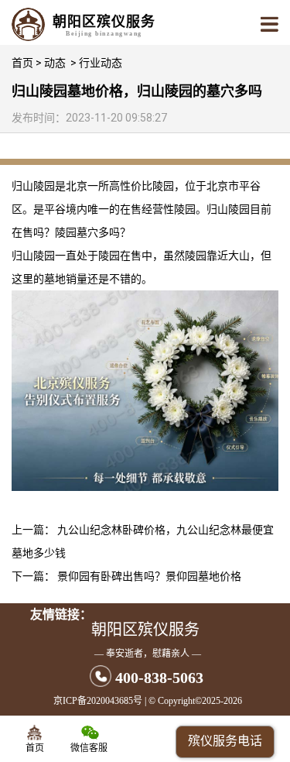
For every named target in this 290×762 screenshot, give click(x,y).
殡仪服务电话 (225, 740)
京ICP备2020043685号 (97, 700)
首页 (22, 63)
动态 (55, 63)
